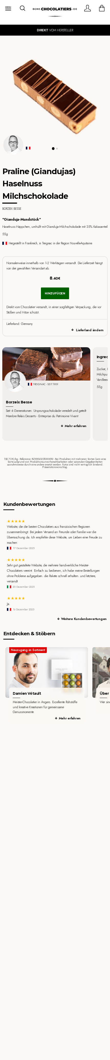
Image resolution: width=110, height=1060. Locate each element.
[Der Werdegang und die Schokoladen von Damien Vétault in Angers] (46, 672)
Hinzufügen (55, 293)
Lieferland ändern (90, 330)
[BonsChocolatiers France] (55, 9)
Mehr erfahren (76, 425)
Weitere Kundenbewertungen (84, 618)
